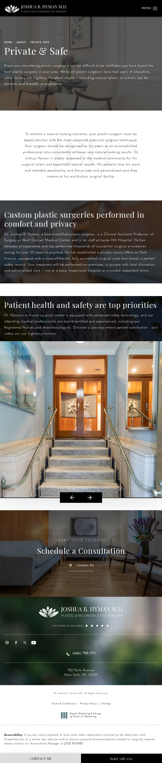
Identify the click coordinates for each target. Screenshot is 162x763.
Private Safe (40, 42)
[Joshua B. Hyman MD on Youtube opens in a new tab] (33, 642)
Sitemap (106, 704)
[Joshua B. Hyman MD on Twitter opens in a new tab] (25, 642)
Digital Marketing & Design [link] (85, 715)
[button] (155, 8)
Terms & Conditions (63, 704)
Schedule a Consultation (81, 547)
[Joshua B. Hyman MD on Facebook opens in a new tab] (16, 642)
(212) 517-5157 (73, 743)
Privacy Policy (88, 704)
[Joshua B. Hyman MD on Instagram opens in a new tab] (7, 642)
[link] (81, 627)
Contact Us (85, 565)
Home (8, 42)
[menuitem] (7, 642)
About (21, 42)
